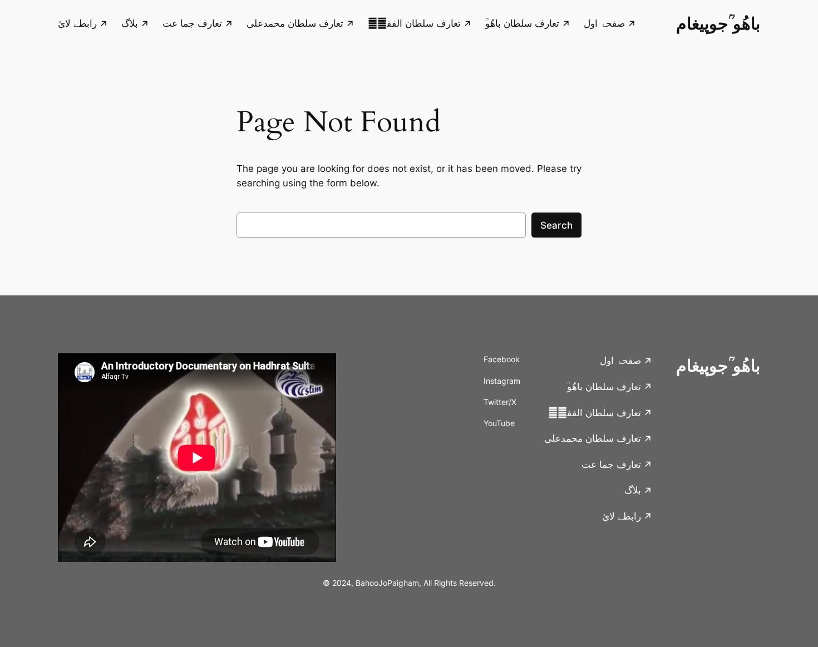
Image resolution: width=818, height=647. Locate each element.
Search (556, 225)
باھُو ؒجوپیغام (718, 23)
